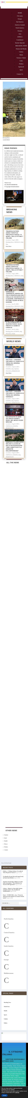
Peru (21, 103)
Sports (5, 1014)
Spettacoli (21, 67)
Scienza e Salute (21, 58)
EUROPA (16, 331)
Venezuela (16, 308)
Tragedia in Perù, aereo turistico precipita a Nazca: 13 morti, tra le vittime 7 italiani (14, 95)
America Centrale (20, 25)
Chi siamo (20, 16)
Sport (21, 70)
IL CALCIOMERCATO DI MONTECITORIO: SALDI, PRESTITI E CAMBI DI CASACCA (14, 324)
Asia (20, 34)
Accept (4, 1095)
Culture (6, 850)
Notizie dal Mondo (21, 49)
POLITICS (8, 333)
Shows (6, 844)
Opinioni (16, 369)
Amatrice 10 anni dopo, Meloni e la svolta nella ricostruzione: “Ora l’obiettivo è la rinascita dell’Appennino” (15, 446)
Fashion (6, 835)
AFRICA (19, 37)
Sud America (19, 22)
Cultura (21, 52)
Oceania (20, 31)
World (13, 333)
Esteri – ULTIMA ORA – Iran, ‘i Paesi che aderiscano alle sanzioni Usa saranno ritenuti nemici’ (13, 896)
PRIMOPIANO (10, 308)
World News (7, 1006)
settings (17, 1092)
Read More (14, 127)
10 (9, 140)
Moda (21, 55)
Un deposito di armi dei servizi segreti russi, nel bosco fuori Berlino (14, 419)
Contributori (19, 40)
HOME (20, 13)
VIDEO (22, 308)
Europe (20, 19)
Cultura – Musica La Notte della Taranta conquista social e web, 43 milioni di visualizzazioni (12, 890)
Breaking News (9, 103)
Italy (19, 103)
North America (20, 28)
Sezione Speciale (20, 43)
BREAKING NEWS (21, 46)
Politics (6, 847)
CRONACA (15, 103)
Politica (21, 64)
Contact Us (20, 74)
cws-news (11, 101)
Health (5, 841)
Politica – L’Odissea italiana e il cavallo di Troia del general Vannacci (15, 362)
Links (21, 61)
